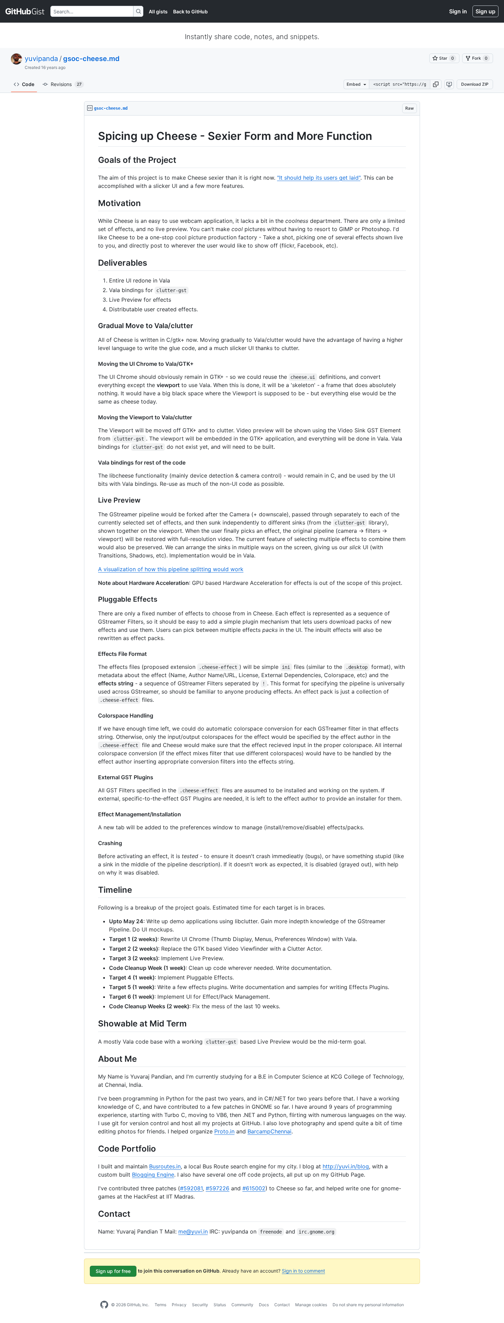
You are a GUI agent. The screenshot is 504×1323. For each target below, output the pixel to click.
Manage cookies (311, 1304)
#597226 (217, 1188)
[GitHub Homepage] (104, 1304)
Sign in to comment (303, 1271)
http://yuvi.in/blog (346, 1166)
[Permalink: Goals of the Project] (93, 160)
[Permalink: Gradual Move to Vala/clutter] (93, 326)
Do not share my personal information (368, 1304)
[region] (252, 683)
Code (28, 84)
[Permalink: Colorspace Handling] (93, 715)
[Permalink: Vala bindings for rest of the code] (93, 462)
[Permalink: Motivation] (93, 203)
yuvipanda (41, 59)
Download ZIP (475, 84)
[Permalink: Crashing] (93, 843)
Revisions (66, 84)
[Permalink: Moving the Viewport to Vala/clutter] (93, 417)
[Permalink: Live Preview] (93, 500)
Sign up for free (113, 1271)
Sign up (485, 11)
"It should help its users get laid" (318, 177)
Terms (160, 1304)
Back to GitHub (190, 11)
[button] (436, 84)
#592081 (191, 1188)
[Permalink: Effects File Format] (93, 654)
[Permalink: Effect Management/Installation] (93, 814)
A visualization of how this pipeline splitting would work (170, 569)
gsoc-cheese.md (91, 59)
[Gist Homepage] (25, 11)
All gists (158, 11)
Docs (264, 1304)
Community (242, 1304)
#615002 (253, 1188)
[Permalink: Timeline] (93, 889)
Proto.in (224, 1131)
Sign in (458, 11)
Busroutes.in (165, 1166)
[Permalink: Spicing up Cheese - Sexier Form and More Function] (93, 136)
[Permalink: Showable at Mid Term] (93, 1024)
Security (200, 1304)
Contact (282, 1304)
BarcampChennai (269, 1131)
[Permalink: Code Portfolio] (93, 1148)
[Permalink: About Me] (93, 1058)
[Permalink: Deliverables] (93, 262)
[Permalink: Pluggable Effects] (93, 599)
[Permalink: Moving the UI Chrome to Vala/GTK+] (93, 364)
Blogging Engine (153, 1174)
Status (220, 1304)
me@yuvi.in (193, 1231)
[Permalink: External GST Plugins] (93, 777)
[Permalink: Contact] (93, 1213)
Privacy (179, 1304)
